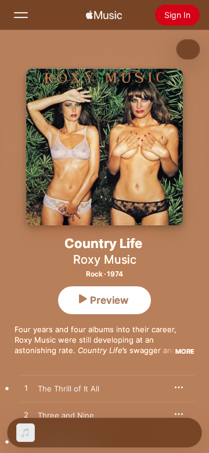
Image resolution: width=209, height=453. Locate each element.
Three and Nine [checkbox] (66, 415)
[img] (104, 15)
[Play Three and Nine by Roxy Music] (26, 415)
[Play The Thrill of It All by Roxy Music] (26, 388)
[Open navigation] (21, 15)
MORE (184, 351)
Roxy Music (104, 260)
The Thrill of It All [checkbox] (68, 388)
